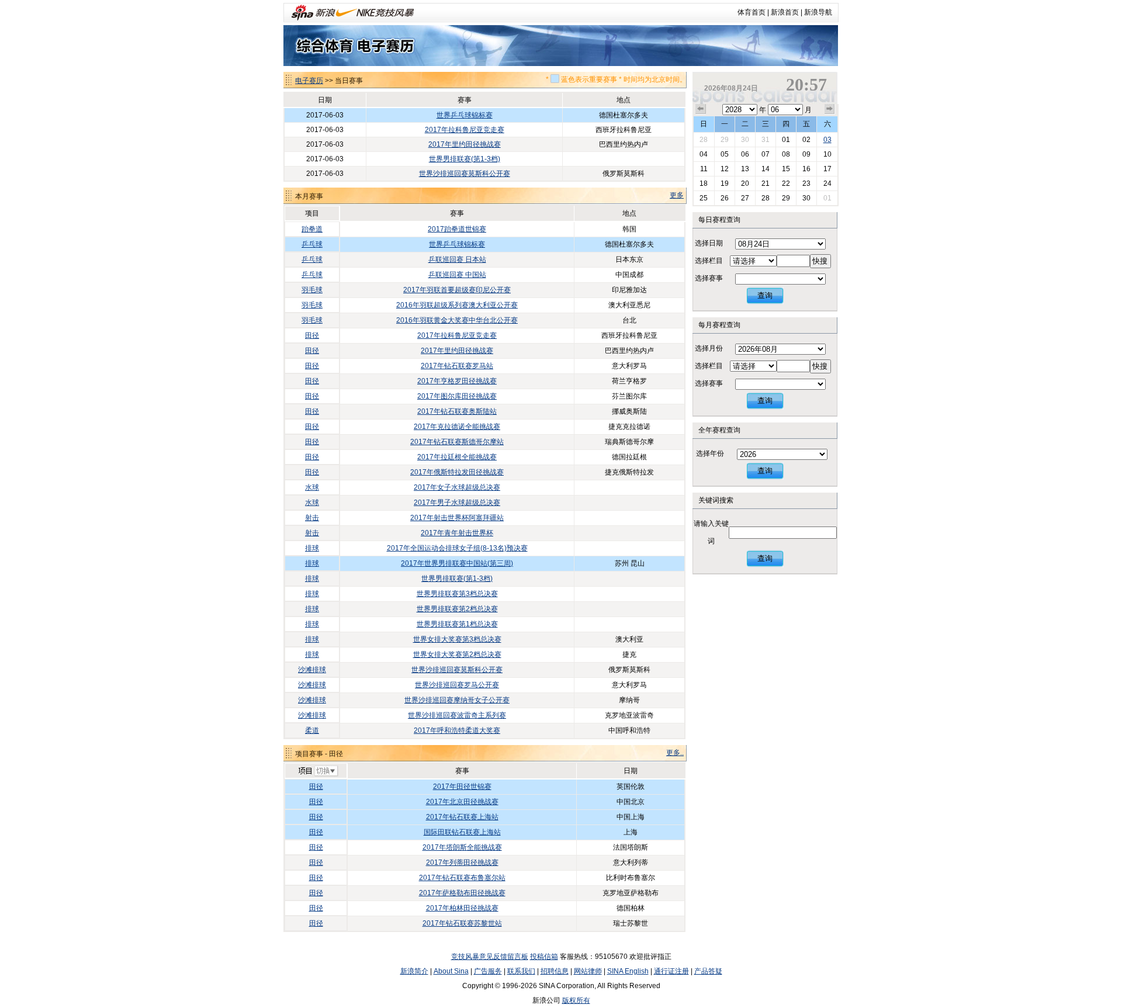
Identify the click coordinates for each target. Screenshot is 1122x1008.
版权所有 (576, 1000)
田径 (312, 335)
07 (765, 154)
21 (765, 183)
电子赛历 (309, 81)
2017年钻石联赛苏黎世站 (462, 923)
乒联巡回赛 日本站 (457, 259)
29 (725, 140)
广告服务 (488, 971)
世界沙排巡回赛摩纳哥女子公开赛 (457, 700)
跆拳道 (312, 229)
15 (786, 169)
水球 (312, 487)
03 (827, 140)
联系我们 (521, 971)
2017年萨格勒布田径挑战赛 (462, 893)
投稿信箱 (544, 956)
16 (806, 169)
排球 (312, 548)
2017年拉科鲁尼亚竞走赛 (464, 130)
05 (725, 154)
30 (745, 140)
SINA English (628, 971)
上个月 (700, 109)
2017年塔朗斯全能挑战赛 (462, 847)
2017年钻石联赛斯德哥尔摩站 (457, 442)
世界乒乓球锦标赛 (465, 115)
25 (703, 198)
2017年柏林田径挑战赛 (462, 908)
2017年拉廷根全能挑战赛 (457, 457)
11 (704, 169)
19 (725, 183)
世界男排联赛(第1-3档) (464, 159)
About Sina (451, 971)
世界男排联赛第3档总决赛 (457, 594)
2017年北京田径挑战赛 (462, 802)
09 (806, 154)
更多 (677, 195)
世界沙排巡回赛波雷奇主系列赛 (457, 715)
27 (745, 198)
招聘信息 (555, 971)
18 (703, 183)
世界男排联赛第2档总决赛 (457, 609)
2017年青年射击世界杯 (457, 533)
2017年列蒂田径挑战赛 (462, 862)
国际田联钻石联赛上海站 (462, 832)
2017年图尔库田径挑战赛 (457, 396)
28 (703, 140)
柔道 (312, 730)
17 (827, 169)
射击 (312, 518)
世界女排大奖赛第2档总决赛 (457, 654)
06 (745, 154)
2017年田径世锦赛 (462, 786)
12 (725, 169)
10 (827, 154)
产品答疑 (708, 971)
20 (745, 183)
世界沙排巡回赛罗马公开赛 (457, 685)
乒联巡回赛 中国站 (457, 275)
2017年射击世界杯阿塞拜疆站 (457, 518)
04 (703, 154)
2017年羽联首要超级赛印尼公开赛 (457, 290)
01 (786, 140)
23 (806, 183)
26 (725, 198)
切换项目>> (317, 771)
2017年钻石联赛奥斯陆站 (457, 411)
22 (786, 183)
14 (765, 169)
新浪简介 (414, 971)
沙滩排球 (312, 670)
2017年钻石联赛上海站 (462, 817)
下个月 (830, 109)
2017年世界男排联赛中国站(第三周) (457, 563)
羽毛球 (312, 290)
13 (745, 169)
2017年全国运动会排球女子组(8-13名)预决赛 (457, 548)
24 (827, 183)
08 (786, 154)
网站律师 (588, 971)
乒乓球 (312, 244)
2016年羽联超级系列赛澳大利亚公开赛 (457, 305)
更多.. (675, 753)
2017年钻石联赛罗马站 (457, 366)
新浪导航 (818, 12)
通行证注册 (671, 971)
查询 (765, 295)
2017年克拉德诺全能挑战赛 (457, 426)
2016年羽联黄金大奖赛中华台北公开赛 (457, 320)
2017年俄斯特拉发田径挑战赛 (457, 472)
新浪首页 (785, 12)
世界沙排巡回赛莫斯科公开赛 (464, 173)
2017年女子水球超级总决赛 (457, 487)
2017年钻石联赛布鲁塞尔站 (462, 878)
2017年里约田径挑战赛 (464, 144)
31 (765, 140)
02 (806, 140)
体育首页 (751, 12)
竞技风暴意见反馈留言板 (489, 956)
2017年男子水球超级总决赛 (457, 502)
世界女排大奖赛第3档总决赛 (457, 639)
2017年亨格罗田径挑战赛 (457, 381)
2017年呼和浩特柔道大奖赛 (457, 730)
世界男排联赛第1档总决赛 (457, 624)
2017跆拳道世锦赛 (457, 229)
